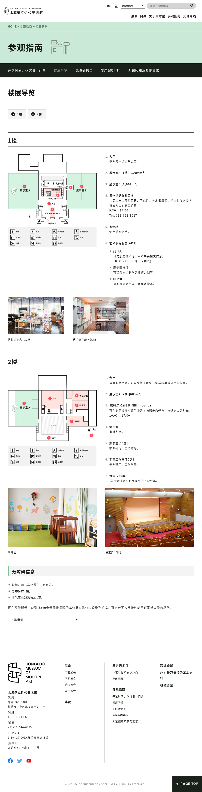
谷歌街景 (17, 620)
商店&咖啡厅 (110, 70)
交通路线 (189, 16)
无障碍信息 (84, 70)
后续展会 (70, 684)
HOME (12, 26)
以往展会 (70, 691)
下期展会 (70, 678)
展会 (134, 16)
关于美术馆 (157, 16)
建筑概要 (118, 678)
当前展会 (70, 672)
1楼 (19, 114)
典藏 (143, 16)
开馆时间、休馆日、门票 (27, 70)
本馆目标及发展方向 (125, 672)
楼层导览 (61, 70)
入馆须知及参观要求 (143, 70)
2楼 (39, 114)
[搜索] (192, 6)
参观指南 (174, 16)
